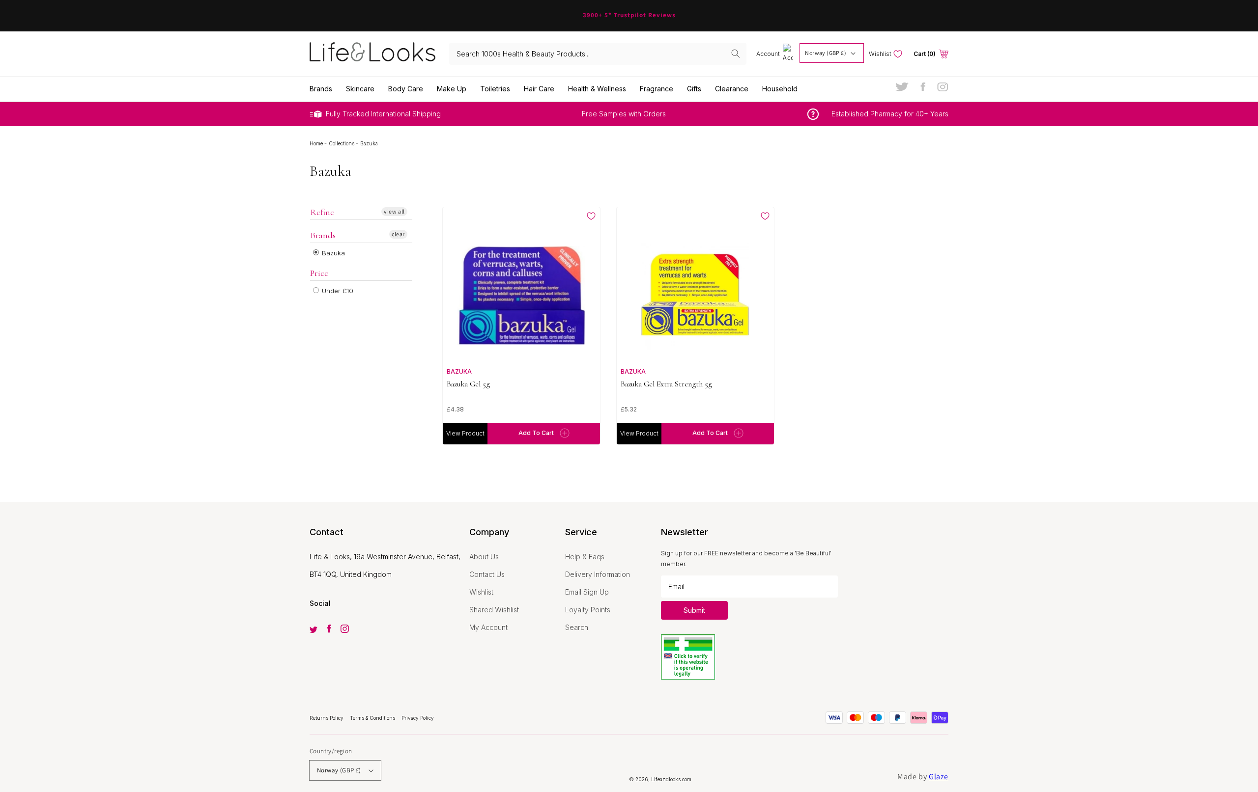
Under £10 (336, 291)
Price (319, 273)
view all (394, 211)
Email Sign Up (587, 592)
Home (317, 143)
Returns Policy (327, 718)
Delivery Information (597, 574)
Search (576, 627)
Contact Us (487, 574)
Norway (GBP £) (825, 52)
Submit (694, 610)
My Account (488, 627)
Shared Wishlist (494, 609)
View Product (465, 433)
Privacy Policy (417, 718)
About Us (484, 556)
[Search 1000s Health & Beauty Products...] (735, 53)
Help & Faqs (584, 556)
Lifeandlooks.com (671, 779)
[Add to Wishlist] (591, 216)
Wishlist (481, 592)
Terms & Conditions (373, 718)
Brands (323, 235)
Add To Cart (536, 433)
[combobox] (598, 54)
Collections (342, 143)
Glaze (938, 776)
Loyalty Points (587, 609)
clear (398, 234)
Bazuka (332, 253)
